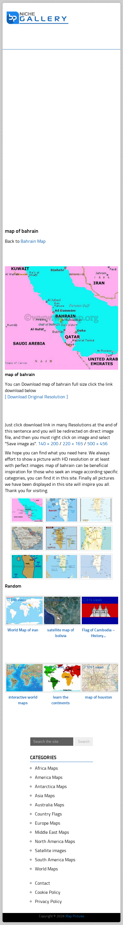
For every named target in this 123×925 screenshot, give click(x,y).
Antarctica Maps (51, 786)
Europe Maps (47, 823)
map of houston (98, 697)
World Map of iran (22, 630)
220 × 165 (73, 443)
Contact (42, 883)
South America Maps (55, 859)
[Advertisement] (64, 39)
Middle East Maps (52, 832)
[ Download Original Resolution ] (36, 396)
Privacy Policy (48, 901)
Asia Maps (45, 795)
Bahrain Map (33, 241)
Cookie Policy (47, 892)
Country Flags (48, 814)
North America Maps (55, 841)
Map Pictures (75, 916)
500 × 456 (97, 443)
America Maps (48, 777)
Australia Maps (49, 804)
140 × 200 (48, 443)
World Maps (46, 869)
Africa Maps (46, 768)
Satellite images (50, 850)
